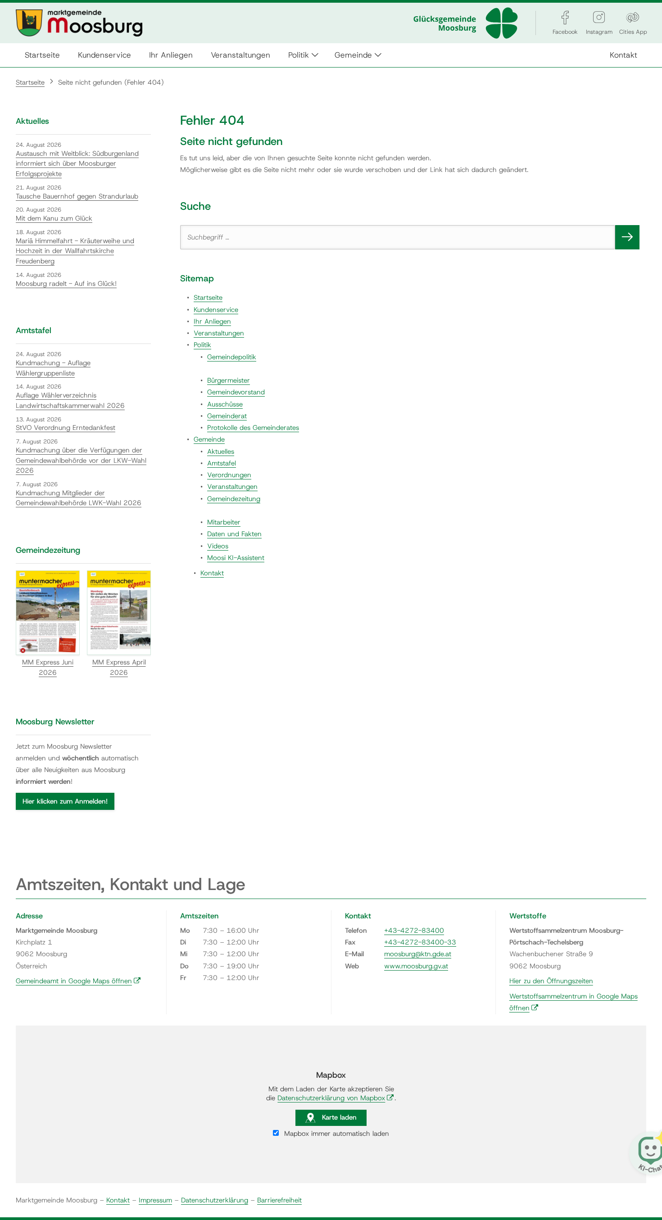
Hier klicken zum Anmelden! (65, 801)
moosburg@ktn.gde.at (417, 953)
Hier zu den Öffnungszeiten (551, 980)
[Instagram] (598, 17)
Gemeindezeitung (233, 498)
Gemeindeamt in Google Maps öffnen (78, 980)
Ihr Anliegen (171, 55)
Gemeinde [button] (353, 55)
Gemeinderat (227, 415)
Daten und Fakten (234, 533)
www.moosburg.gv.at (416, 966)
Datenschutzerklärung (214, 1200)
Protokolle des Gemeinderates (253, 427)
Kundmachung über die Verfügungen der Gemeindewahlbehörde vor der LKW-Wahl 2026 (81, 460)
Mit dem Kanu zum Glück (54, 218)
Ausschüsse (225, 404)
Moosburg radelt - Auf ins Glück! (66, 283)
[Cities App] (632, 17)
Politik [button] (298, 55)
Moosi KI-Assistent (235, 557)
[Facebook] (565, 17)
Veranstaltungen (240, 55)
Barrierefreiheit (279, 1200)
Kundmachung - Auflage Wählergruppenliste (53, 368)
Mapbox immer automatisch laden (335, 1133)
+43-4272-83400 (414, 930)
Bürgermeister (228, 380)
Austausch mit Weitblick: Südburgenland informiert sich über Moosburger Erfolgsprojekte (77, 163)
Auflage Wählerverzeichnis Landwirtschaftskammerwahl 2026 (70, 400)
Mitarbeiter (223, 522)
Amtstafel (221, 463)
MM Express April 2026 (119, 667)
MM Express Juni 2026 (47, 667)
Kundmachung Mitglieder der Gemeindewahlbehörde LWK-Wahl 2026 (78, 498)
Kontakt (623, 55)
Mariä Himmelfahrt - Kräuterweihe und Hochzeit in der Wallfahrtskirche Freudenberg (75, 251)
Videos (217, 546)
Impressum (155, 1200)
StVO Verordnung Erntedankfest (65, 427)
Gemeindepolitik (231, 356)
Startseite (42, 55)
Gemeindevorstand (236, 392)
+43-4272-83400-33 (420, 942)
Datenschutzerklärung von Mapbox (335, 1098)
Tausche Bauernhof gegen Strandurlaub (77, 196)
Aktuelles (220, 451)
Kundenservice (104, 55)
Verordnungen (229, 474)
